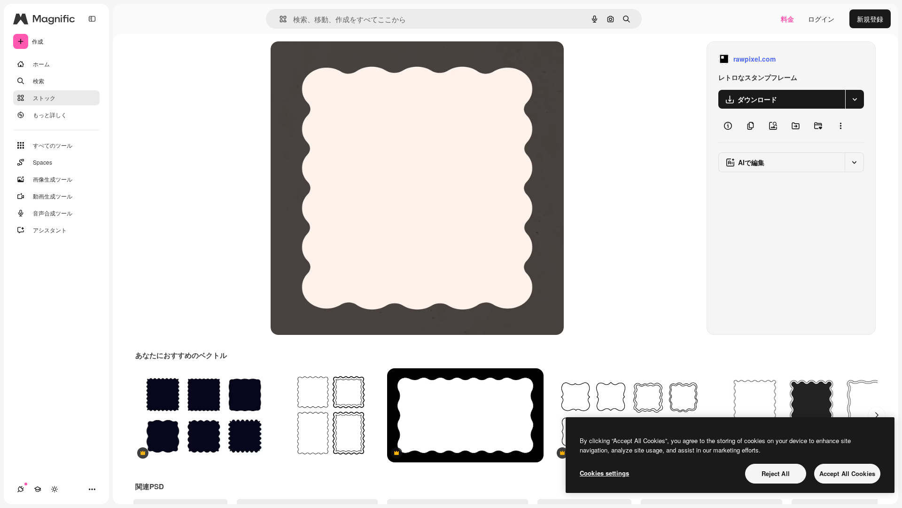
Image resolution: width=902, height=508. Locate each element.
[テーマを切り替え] (54, 489)
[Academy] (37, 489)
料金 (787, 19)
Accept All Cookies (847, 473)
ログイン (821, 19)
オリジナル (335, 59)
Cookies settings (604, 472)
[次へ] (876, 415)
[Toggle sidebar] (92, 18)
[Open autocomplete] (279, 19)
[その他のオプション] (840, 125)
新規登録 (870, 19)
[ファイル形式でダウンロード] (854, 99)
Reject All (776, 473)
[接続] (20, 489)
